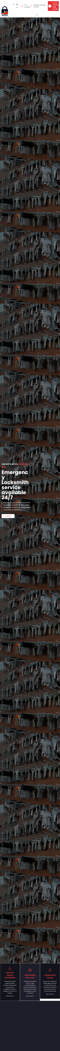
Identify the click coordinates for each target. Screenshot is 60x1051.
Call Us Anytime (55, 4)
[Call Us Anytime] (49, 6)
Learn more (9, 996)
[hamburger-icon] (37, 15)
